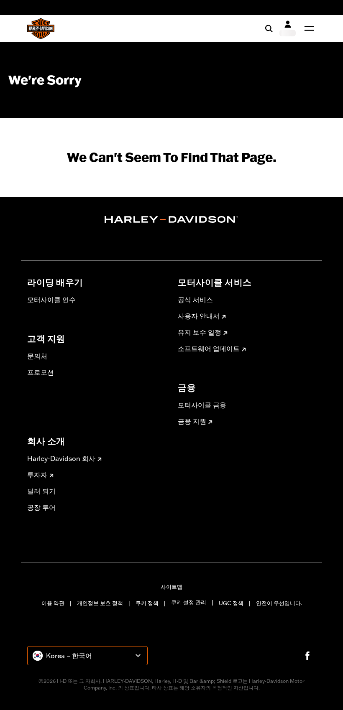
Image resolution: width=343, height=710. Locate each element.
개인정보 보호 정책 (100, 603)
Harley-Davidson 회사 (61, 458)
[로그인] (287, 28)
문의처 (37, 356)
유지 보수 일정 (199, 332)
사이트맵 (171, 586)
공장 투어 (41, 507)
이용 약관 (52, 603)
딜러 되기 (41, 491)
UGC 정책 (231, 603)
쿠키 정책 (147, 603)
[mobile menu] (307, 28)
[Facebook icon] (307, 656)
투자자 (37, 475)
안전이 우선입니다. (279, 603)
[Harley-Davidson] (171, 219)
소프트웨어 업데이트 (209, 348)
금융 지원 (192, 421)
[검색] (269, 28)
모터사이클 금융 (202, 405)
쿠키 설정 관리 (188, 602)
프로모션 (40, 372)
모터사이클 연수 (51, 299)
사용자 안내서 (199, 316)
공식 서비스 (195, 299)
